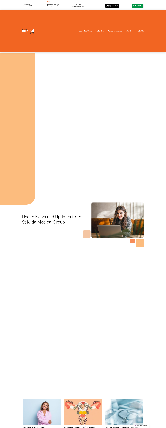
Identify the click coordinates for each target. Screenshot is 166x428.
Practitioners (88, 31)
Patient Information (115, 31)
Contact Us (140, 31)
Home (80, 31)
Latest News (130, 31)
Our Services (99, 31)
